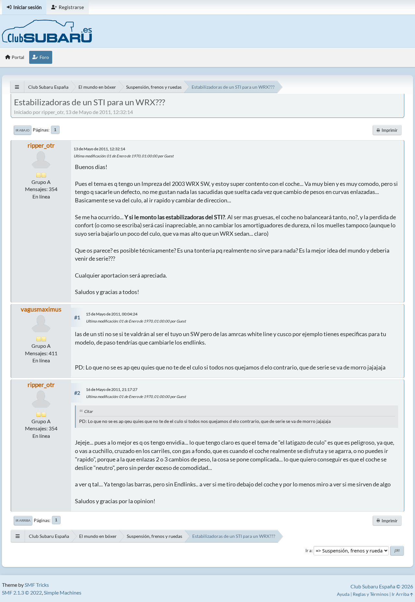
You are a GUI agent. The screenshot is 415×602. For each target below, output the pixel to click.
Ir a (308, 550)
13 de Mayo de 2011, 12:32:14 (99, 149)
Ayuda (343, 594)
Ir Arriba (23, 520)
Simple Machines (62, 592)
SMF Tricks (37, 585)
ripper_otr (41, 145)
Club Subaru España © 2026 (381, 586)
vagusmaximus (41, 309)
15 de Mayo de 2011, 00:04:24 (111, 314)
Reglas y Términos (370, 594)
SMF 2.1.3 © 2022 (22, 592)
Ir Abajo (23, 130)
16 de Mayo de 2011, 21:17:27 (111, 389)
